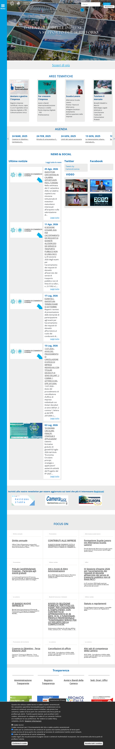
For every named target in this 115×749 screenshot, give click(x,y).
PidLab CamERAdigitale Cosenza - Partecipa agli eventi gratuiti (24, 570)
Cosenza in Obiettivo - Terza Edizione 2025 (26, 649)
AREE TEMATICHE (59, 3)
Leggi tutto (54, 217)
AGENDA (48, 3)
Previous (8, 139)
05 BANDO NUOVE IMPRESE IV (21, 604)
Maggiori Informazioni (33, 721)
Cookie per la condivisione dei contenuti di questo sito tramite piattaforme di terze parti (46, 730)
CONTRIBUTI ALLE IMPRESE (62, 540)
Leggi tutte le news (54, 162)
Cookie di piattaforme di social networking (29, 734)
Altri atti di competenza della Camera (96, 649)
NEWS (78, 3)
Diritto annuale (19, 540)
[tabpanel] (20, 701)
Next (112, 701)
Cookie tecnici (18, 725)
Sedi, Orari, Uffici (98, 680)
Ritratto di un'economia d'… (46, 139)
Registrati (99, 491)
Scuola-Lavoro (73, 96)
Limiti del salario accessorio (71, 139)
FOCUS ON (70, 3)
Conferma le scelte (19, 743)
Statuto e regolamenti (95, 603)
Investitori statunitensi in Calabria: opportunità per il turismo (52, 177)
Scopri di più (61, 65)
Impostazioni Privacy (57, 700)
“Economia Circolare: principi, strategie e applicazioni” (51, 433)
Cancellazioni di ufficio (59, 648)
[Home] (26, 3)
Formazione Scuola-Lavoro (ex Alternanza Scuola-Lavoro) (97, 542)
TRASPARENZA (51, 10)
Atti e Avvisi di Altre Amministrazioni (58, 569)
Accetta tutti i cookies (93, 743)
